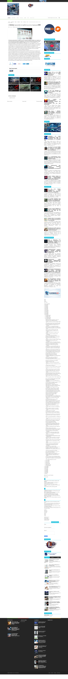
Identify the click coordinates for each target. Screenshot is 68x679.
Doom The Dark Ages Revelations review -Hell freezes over (52, 503)
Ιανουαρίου (47, 465)
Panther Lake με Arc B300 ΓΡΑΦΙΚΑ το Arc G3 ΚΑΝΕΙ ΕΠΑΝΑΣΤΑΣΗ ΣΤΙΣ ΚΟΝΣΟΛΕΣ (54, 74)
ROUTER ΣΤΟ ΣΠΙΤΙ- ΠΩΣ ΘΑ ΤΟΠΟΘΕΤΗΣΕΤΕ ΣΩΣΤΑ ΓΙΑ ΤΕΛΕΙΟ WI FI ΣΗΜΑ (54, 229)
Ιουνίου (47, 461)
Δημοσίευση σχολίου (12, 97)
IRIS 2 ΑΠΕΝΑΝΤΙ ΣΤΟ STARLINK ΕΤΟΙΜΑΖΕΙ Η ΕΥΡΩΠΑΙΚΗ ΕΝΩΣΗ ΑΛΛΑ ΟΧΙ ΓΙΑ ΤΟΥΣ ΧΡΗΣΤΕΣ (54, 241)
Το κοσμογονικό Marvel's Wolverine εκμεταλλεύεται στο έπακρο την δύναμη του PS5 (51, 504)
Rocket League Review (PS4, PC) (50, 383)
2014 (46, 466)
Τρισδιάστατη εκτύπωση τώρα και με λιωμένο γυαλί (53, 372)
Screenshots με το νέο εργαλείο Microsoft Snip (52, 326)
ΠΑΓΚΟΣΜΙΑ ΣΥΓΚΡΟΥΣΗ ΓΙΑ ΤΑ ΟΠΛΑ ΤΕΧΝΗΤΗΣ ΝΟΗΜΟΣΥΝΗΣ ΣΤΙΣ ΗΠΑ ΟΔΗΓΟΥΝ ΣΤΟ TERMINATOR (54, 271)
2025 (46, 305)
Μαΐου (47, 462)
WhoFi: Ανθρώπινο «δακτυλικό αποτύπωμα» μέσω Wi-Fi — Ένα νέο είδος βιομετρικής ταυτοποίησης (52, 492)
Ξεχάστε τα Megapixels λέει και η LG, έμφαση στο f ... (53, 401)
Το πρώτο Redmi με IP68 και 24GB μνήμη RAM (50, 486)
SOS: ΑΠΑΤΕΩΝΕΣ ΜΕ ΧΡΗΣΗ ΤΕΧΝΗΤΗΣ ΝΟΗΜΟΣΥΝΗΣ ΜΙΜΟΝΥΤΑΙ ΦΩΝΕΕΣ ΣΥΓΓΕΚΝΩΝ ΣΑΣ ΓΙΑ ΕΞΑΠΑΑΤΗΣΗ (15, 629)
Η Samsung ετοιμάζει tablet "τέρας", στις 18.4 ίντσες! (53, 370)
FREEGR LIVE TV (46, 517)
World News (45, 510)
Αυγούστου (47, 318)
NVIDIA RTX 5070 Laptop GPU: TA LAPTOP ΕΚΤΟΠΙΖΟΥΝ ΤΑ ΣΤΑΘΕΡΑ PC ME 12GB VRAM (54, 82)
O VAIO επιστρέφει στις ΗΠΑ (49, 394)
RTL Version (45, 302)
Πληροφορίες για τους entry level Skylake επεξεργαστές (53, 342)
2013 (46, 467)
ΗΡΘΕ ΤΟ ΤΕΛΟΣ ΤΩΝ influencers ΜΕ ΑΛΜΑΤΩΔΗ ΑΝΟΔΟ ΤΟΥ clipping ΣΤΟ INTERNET (15, 623)
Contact (45, 301)
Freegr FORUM (46, 518)
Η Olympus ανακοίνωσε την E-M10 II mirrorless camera (53, 339)
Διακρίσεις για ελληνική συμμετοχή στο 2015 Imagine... (53, 400)
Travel (45, 515)
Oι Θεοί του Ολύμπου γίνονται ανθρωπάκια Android (53, 456)
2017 (46, 312)
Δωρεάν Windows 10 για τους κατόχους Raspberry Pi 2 (53, 396)
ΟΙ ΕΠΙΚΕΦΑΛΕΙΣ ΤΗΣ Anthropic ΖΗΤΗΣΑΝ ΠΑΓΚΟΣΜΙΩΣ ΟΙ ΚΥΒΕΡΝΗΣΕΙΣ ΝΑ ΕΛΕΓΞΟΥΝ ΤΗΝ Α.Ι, (52, 167)
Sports (45, 513)
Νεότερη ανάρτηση (9, 101)
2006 (46, 473)
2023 (46, 307)
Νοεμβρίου (47, 316)
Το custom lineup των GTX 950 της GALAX (51, 382)
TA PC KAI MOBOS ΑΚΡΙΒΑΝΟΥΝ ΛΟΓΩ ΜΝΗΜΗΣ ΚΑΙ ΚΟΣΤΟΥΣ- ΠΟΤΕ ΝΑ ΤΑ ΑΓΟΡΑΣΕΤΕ (54, 190)
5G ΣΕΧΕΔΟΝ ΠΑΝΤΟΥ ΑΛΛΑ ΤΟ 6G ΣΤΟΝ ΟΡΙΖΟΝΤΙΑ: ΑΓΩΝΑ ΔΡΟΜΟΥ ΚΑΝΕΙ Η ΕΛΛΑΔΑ (15, 634)
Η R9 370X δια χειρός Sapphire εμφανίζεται (51, 320)
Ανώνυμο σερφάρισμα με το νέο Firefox (51, 422)
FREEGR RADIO (13, 17)
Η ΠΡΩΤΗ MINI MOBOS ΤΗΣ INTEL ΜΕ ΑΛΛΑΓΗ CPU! (53, 373)
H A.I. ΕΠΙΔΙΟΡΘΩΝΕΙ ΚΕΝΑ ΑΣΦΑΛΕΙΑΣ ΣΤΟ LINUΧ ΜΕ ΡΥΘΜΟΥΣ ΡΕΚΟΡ (54, 157)
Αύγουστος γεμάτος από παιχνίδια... (50, 410)
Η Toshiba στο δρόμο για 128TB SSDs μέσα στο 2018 (53, 351)
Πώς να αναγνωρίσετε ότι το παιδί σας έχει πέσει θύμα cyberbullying (42, 646)
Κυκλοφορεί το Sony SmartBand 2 (50, 379)
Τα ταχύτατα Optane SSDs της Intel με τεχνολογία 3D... (53, 391)
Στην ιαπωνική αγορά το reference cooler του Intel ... (53, 429)
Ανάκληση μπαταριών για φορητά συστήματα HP (42, 622)
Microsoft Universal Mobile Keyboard (51, 421)
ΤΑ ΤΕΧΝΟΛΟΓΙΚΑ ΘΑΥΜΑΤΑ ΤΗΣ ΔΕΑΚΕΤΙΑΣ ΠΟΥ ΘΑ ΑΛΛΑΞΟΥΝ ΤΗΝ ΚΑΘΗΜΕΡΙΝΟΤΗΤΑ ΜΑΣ (42, 666)
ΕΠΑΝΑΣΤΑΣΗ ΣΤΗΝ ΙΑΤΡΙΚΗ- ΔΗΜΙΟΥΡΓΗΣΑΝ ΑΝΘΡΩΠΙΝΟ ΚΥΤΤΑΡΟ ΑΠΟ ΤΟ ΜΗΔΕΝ (54, 261)
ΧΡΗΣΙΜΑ (21, 17)
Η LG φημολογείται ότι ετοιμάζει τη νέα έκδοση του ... (53, 411)
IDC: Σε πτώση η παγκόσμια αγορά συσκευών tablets (53, 378)
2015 (46, 314)
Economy (45, 512)
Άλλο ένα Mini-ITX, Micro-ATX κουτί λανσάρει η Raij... (53, 419)
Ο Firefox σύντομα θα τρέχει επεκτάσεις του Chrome (53, 369)
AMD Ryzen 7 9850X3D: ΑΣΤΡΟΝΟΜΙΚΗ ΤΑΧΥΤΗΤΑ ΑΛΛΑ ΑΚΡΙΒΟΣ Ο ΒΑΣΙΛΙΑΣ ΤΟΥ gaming (54, 112)
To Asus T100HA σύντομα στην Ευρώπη (51, 335)
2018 (46, 311)
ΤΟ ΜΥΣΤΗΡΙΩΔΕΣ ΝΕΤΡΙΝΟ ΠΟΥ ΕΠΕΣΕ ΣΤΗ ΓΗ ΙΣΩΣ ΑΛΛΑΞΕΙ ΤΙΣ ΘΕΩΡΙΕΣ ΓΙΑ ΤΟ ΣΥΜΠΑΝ (54, 280)
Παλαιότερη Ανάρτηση (39, 101)
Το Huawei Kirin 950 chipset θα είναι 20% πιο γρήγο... (53, 390)
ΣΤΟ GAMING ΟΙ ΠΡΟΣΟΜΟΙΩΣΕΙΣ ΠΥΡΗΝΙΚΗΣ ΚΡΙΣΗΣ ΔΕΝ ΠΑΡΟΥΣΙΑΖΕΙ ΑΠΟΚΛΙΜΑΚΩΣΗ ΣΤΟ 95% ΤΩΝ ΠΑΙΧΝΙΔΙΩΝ (52, 102)
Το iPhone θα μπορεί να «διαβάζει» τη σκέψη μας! (52, 420)
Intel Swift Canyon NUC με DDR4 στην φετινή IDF (52, 387)
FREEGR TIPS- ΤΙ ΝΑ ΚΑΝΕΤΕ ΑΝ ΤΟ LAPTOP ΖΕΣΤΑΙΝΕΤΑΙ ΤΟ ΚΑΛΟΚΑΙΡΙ (54, 219)
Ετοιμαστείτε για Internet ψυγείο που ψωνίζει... (41, 631)
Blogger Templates (10, 672)
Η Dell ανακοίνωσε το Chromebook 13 (51, 404)
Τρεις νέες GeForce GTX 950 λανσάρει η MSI (52, 329)
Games (25, 17)
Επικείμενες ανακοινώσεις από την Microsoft (52, 374)
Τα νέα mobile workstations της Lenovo (51, 459)
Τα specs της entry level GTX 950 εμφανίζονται (52, 443)
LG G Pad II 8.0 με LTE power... (50, 434)
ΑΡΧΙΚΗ (9, 17)
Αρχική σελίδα (24, 101)
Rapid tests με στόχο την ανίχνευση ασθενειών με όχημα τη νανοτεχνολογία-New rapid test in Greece (42, 641)
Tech (28, 17)
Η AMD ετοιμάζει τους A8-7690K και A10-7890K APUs (53, 327)
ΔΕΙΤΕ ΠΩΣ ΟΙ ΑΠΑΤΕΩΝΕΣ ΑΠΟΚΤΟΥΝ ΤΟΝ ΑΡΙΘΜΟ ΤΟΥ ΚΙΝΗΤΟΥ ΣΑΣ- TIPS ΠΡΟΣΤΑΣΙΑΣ (42, 656)
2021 (46, 309)
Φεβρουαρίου (48, 464)
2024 (46, 306)
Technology (45, 511)
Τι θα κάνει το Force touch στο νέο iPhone (51, 450)
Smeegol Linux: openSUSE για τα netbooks (42, 636)
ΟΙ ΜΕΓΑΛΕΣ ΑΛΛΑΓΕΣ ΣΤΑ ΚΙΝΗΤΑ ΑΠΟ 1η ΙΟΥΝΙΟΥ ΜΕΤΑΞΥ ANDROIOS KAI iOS (42, 661)
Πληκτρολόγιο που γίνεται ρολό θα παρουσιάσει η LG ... (53, 349)
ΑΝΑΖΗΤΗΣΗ (32, 17)
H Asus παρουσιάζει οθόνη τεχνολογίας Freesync (52, 389)
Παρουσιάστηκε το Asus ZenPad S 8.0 (51, 399)
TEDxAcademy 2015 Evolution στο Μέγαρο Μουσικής (53, 385)
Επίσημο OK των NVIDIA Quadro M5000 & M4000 (52, 432)
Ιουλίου (47, 460)
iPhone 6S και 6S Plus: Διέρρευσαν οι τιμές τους (52, 319)
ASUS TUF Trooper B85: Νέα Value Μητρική (52, 392)
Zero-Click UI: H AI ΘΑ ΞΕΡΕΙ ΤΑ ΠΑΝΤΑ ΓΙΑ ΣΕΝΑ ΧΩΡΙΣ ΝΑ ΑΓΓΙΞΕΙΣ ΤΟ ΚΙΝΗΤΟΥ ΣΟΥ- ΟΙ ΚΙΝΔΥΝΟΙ (54, 148)
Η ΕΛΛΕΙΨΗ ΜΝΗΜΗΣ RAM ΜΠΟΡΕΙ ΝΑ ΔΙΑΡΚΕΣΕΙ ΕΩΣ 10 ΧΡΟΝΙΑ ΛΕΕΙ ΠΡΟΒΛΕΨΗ (54, 199)
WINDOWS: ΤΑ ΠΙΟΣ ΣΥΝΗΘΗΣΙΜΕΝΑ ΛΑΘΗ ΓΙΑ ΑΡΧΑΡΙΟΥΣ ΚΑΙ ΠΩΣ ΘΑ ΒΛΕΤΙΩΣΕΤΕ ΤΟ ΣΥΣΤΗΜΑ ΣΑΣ (52, 138)
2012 (46, 468)
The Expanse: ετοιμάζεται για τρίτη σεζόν (42, 651)
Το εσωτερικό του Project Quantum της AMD (52, 343)
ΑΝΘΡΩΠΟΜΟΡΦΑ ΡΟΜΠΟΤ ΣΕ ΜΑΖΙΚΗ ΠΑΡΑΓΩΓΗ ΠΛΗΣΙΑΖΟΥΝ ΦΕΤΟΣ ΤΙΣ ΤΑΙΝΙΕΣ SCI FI (54, 251)
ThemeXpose (17, 672)
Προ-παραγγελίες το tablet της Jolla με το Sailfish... (52, 388)
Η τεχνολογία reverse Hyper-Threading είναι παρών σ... (53, 402)
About (45, 300)
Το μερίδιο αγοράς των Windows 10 (50, 365)
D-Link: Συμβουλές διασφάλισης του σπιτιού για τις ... (53, 451)
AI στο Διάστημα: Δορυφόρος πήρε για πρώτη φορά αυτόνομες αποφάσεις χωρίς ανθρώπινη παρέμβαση (51, 494)
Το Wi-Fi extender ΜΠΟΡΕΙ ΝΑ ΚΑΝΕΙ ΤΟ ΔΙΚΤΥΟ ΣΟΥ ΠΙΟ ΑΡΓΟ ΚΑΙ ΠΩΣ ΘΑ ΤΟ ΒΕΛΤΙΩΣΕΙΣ (54, 210)
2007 (46, 472)
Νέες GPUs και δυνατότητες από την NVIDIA (52, 360)
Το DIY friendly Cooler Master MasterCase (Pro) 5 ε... (53, 403)
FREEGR (18, 17)
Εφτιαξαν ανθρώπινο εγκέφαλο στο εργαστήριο (52, 408)
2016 (46, 313)
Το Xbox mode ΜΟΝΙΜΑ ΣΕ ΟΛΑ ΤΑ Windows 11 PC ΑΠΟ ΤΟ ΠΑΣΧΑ (54, 91)
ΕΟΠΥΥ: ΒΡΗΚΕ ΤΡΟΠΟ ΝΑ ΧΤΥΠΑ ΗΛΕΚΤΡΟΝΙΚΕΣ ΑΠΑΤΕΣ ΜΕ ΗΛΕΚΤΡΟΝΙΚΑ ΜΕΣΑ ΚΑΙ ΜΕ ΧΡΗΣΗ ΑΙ (54, 178)
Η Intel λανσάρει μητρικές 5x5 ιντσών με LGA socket (53, 350)
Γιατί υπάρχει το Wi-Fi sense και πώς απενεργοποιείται (53, 439)
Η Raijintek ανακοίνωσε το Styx (50, 361)
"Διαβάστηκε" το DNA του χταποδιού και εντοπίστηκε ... (53, 437)
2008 (46, 471)
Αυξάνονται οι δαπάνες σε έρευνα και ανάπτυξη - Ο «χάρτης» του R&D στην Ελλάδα (51, 482)
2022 (46, 308)
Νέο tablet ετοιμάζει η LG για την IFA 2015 (51, 353)
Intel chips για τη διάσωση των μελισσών (51, 354)
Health (45, 514)
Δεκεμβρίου (47, 315)
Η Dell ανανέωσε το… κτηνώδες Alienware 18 (52, 384)
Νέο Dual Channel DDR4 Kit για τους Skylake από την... (53, 395)
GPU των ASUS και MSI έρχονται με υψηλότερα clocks (41, 627)
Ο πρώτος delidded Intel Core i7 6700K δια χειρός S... (53, 453)
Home (45, 299)
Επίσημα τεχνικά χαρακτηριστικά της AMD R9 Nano (53, 336)
